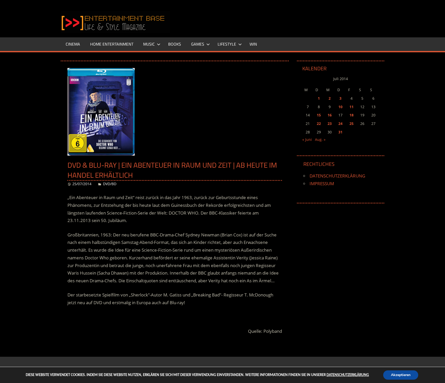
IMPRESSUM (322, 183)
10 (340, 106)
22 (319, 123)
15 (319, 115)
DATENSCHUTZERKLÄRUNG (337, 176)
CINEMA (73, 44)
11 (351, 106)
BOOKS (174, 44)
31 (340, 132)
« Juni (307, 139)
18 (351, 115)
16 (330, 115)
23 (330, 123)
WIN (253, 44)
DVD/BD (109, 183)
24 (340, 123)
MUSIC (149, 44)
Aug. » (320, 139)
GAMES (197, 44)
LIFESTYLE (227, 44)
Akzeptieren (400, 374)
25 (351, 123)
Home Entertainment (111, 44)
